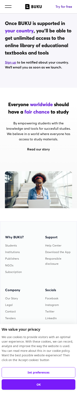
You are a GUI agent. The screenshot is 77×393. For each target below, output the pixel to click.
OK (39, 384)
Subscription (13, 272)
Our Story (11, 298)
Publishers (12, 258)
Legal (9, 305)
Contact (10, 311)
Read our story (38, 149)
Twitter (49, 311)
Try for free (63, 7)
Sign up (10, 62)
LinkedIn (51, 318)
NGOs (9, 265)
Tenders (10, 318)
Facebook (51, 298)
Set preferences (38, 372)
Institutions (12, 252)
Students (11, 245)
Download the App (58, 252)
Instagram (52, 305)
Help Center (53, 245)
